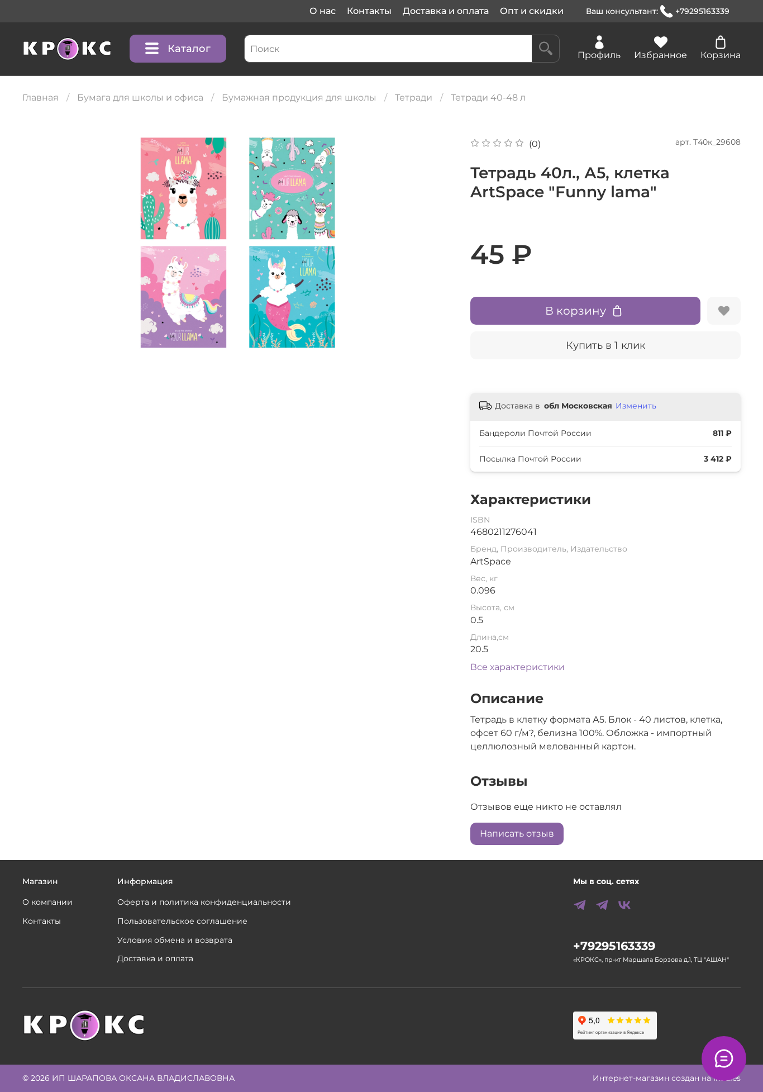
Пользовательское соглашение (182, 921)
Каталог (189, 48)
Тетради (413, 97)
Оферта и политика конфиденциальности (204, 902)
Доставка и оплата (446, 11)
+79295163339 (702, 11)
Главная (40, 97)
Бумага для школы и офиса (140, 97)
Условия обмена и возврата (174, 940)
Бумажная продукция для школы (299, 97)
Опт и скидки (532, 11)
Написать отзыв (517, 833)
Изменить (636, 406)
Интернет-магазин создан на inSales (667, 1078)
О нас (322, 11)
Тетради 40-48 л (488, 97)
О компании (47, 902)
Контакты (369, 11)
